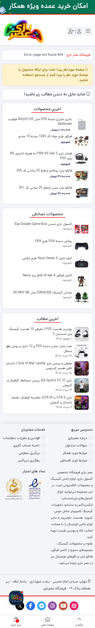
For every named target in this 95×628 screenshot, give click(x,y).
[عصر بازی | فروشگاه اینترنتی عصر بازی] (23, 31)
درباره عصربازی (77, 437)
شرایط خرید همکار (75, 453)
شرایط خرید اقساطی (73, 460)
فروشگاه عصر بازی (78, 54)
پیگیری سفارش (29, 453)
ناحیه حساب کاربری (26, 445)
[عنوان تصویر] (47, 7)
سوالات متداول (76, 445)
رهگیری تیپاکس (29, 460)
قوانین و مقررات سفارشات (21, 437)
